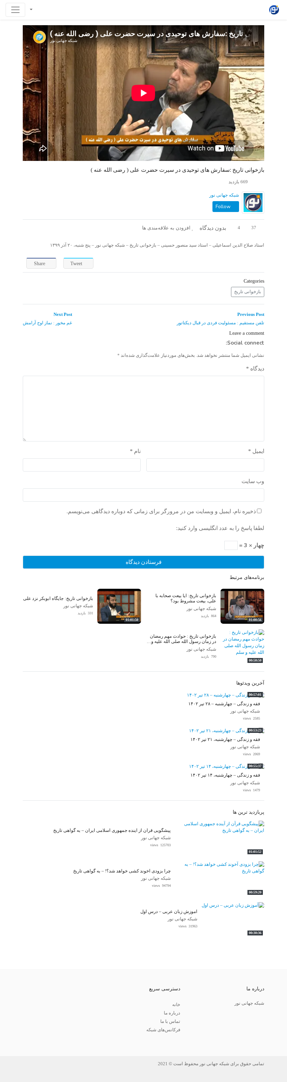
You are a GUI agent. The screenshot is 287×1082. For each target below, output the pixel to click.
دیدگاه (255, 369)
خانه (176, 1004)
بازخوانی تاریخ (247, 291)
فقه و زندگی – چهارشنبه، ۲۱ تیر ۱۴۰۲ (225, 739)
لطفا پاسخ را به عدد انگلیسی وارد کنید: (220, 528)
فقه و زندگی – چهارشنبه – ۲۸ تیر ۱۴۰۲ (224, 703)
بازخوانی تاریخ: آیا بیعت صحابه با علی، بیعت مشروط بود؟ (185, 598)
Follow (224, 206)
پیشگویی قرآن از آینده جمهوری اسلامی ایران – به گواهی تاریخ (112, 830)
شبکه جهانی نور (224, 195)
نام (135, 451)
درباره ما (172, 1013)
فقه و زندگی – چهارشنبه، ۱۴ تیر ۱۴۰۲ (225, 775)
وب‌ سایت (252, 481)
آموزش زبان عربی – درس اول (168, 911)
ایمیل (256, 451)
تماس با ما (170, 1021)
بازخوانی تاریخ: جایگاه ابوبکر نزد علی (58, 598)
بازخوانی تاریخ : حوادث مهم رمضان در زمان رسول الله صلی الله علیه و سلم (183, 642)
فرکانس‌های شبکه (163, 1029)
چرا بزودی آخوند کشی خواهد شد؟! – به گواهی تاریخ (122, 871)
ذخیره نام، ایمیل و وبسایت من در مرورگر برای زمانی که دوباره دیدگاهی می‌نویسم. (161, 511)
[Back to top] (20, 1041)
